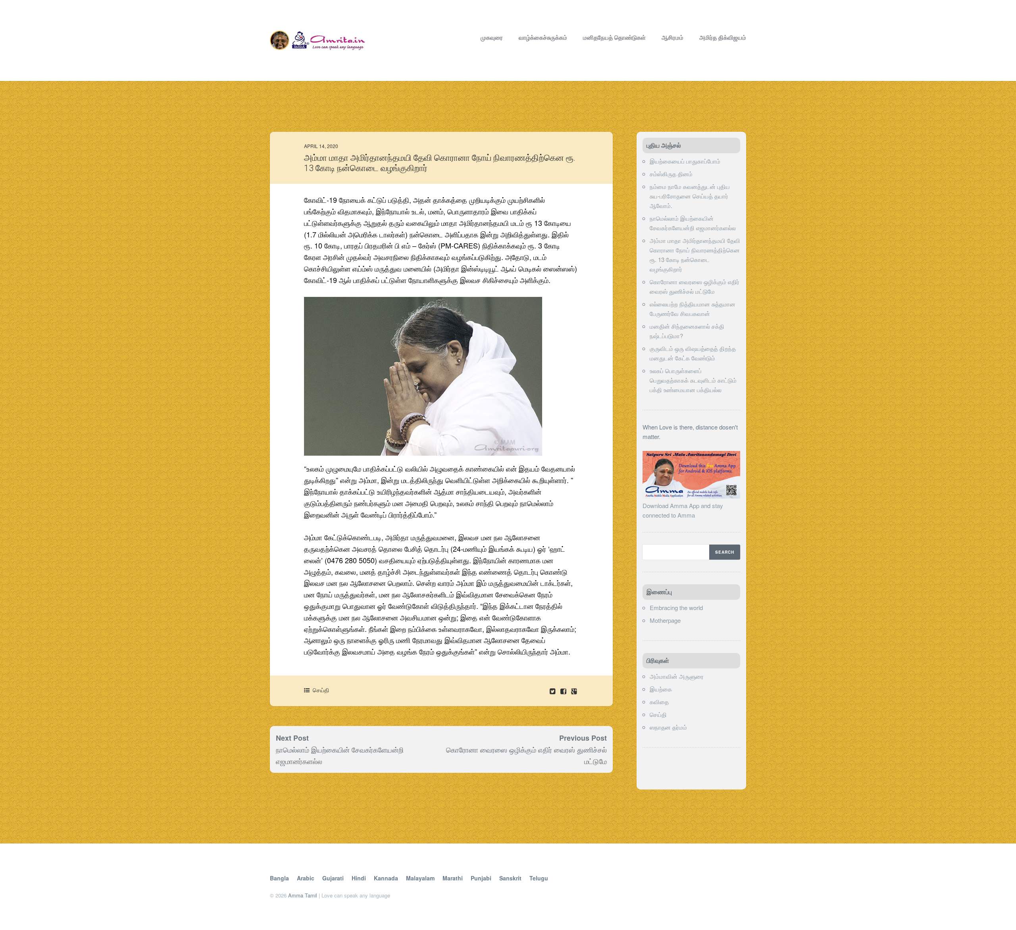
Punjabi (481, 878)
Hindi (359, 878)
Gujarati (333, 878)
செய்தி (321, 690)
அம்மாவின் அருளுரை (677, 676)
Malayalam (420, 878)
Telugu (538, 878)
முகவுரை (492, 37)
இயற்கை (661, 689)
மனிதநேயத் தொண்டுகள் (614, 37)
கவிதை (659, 701)
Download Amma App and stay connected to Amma (683, 510)
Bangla (279, 878)
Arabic (305, 878)
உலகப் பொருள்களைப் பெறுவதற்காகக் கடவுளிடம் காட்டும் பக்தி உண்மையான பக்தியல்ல (693, 380)
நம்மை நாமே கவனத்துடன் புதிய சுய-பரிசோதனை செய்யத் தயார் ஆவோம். (690, 196)
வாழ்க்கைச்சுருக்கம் (543, 37)
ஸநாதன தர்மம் (668, 727)
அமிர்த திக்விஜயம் (722, 37)
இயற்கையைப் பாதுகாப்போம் (685, 161)
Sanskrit (510, 878)
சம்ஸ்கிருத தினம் (671, 173)
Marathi (453, 878)
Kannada (386, 878)
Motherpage (665, 620)
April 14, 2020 (321, 145)
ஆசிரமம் (672, 37)
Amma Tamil (302, 895)
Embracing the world (676, 607)
